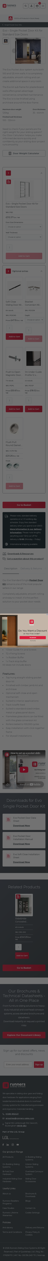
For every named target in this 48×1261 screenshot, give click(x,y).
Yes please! (32, 637)
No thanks (33, 640)
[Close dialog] (47, 614)
